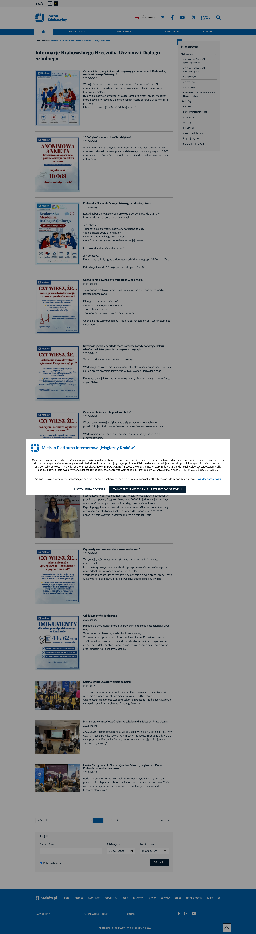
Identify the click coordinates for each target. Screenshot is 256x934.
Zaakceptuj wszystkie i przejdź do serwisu (147, 489)
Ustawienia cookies (89, 489)
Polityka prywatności (209, 479)
